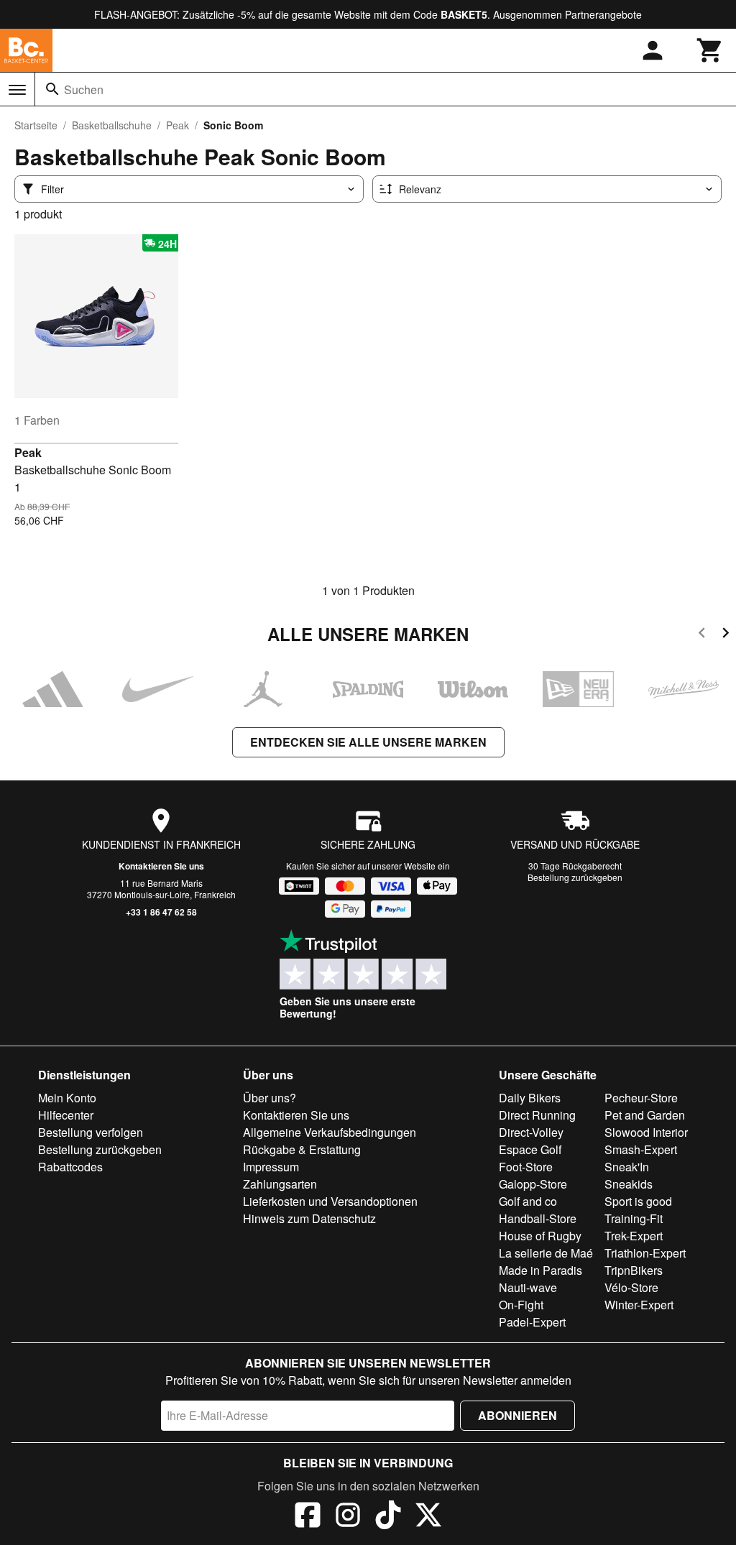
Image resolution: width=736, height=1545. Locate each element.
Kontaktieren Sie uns (161, 866)
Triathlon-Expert (645, 1253)
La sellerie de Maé (546, 1253)
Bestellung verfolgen (90, 1132)
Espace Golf (530, 1149)
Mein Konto (67, 1097)
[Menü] (17, 90)
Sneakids (628, 1184)
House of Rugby (540, 1235)
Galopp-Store (533, 1184)
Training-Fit (633, 1218)
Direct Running (537, 1115)
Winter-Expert (638, 1304)
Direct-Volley (531, 1132)
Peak (177, 125)
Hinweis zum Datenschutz (309, 1218)
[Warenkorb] (710, 50)
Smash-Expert (640, 1149)
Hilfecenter (65, 1115)
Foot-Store (526, 1166)
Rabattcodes (70, 1166)
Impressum (271, 1166)
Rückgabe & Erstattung (302, 1149)
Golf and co (528, 1201)
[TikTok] (388, 1517)
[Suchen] (52, 89)
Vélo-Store (631, 1287)
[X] (428, 1517)
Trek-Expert (633, 1235)
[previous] (701, 634)
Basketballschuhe (112, 125)
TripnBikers (633, 1270)
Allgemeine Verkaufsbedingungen (329, 1132)
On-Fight (521, 1304)
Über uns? (269, 1097)
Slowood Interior (646, 1132)
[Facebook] (307, 1517)
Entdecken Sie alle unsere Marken (368, 742)
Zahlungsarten (280, 1184)
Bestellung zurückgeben (575, 877)
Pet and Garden (644, 1115)
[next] (725, 634)
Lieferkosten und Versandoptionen (330, 1201)
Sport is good (638, 1201)
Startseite (36, 125)
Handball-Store (537, 1218)
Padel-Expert (532, 1322)
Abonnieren (517, 1415)
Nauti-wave (528, 1287)
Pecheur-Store (641, 1097)
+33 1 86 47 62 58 (161, 911)
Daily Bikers (530, 1097)
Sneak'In (626, 1166)
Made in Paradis (540, 1270)
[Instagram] (348, 1517)
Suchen (84, 89)
